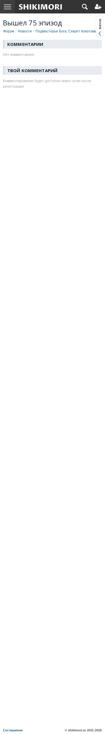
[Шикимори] (40, 6)
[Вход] (98, 6)
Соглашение (13, 730)
